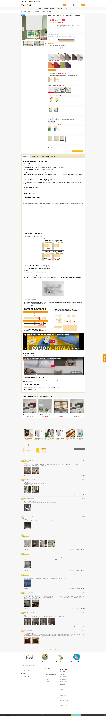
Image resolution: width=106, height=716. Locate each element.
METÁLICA (53, 121)
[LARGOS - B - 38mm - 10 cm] (57, 79)
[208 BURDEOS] (57, 65)
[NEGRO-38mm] (62, 89)
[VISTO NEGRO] (62, 139)
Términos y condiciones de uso (51, 670)
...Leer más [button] (36, 560)
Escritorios (61, 689)
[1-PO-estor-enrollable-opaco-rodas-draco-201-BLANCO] (30, 43)
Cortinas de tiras (62, 703)
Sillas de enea (62, 693)
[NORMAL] (51, 129)
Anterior (21, 43)
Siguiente (45, 43)
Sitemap (47, 681)
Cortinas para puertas (63, 705)
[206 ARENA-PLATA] (80, 57)
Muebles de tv (62, 687)
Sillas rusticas (62, 692)
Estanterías (62, 686)
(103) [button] (41, 448)
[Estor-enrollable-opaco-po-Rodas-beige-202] (41, 43)
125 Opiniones (56, 32)
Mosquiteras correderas (64, 700)
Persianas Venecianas (63, 681)
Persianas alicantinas (63, 679)
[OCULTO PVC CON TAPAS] (51, 139)
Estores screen (62, 674)
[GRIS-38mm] (57, 89)
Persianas (52, 8)
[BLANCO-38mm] (51, 89)
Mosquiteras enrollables (64, 698)
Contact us (48, 679)
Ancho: (50, 47)
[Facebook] (22, 676)
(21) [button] (41, 449)
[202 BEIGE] (57, 57)
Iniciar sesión (77, 5)
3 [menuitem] (50, 649)
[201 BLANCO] (51, 57)
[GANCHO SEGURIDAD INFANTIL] (57, 129)
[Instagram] (28, 676)
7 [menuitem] (55, 649)
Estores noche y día (63, 676)
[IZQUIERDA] (50, 109)
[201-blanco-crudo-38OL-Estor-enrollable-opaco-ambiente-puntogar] (36, 43)
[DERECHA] (55, 109)
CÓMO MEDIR (51, 43)
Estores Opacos (43, 389)
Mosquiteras (59, 8)
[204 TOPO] (68, 57)
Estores (39, 8)
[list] (54, 470)
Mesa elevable (62, 684)
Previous (21, 408)
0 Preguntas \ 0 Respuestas (26, 450)
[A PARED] (57, 100)
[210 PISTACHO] (62, 65)
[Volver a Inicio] (21, 11)
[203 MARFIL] (62, 57)
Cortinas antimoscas (63, 702)
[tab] (53, 156)
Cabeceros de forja (63, 695)
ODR (46, 676)
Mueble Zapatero (63, 682)
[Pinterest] (25, 676)
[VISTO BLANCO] (57, 139)
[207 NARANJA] (51, 65)
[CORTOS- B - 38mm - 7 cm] (51, 79)
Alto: (63, 47)
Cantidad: (50, 147)
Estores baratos (62, 671)
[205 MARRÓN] (74, 57)
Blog (60, 709)
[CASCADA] (51, 100)
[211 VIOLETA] (68, 65)
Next (84, 408)
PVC (49, 121)
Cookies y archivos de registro (51, 674)
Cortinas (46, 8)
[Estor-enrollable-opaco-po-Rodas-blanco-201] (25, 43)
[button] (21, 432)
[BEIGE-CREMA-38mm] (68, 89)
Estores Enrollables (36, 389)
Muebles (66, 8)
